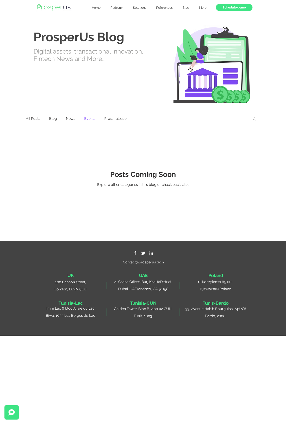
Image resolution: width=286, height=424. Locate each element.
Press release (115, 118)
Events (89, 118)
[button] (202, 7)
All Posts (33, 118)
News (70, 118)
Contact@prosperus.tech (143, 262)
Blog (53, 118)
